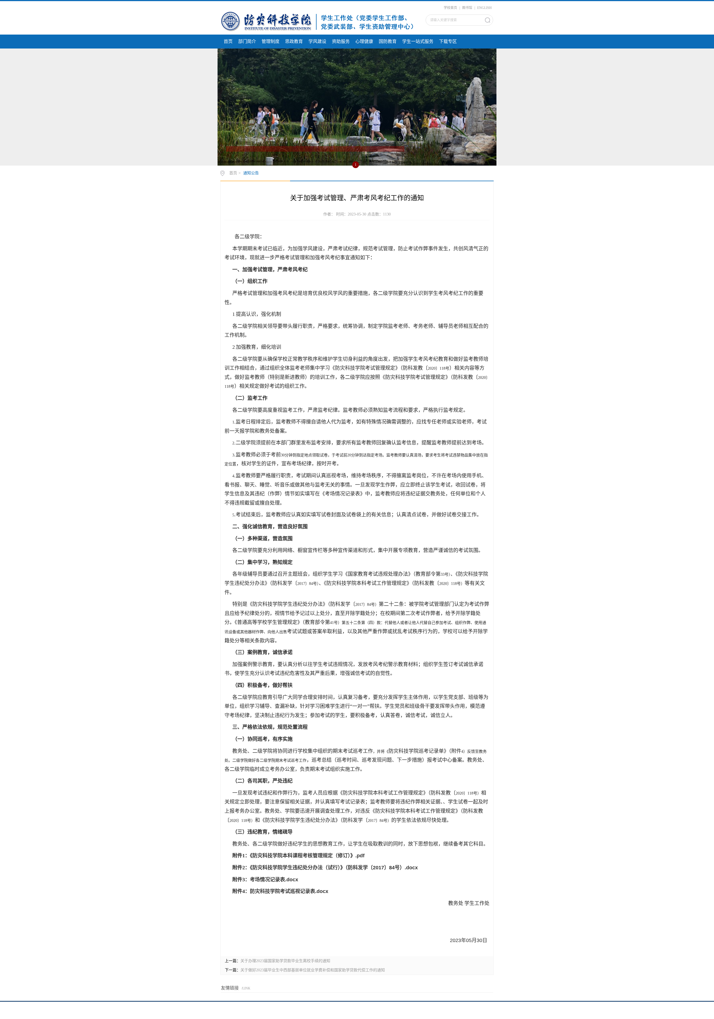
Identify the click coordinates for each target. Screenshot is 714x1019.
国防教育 (388, 41)
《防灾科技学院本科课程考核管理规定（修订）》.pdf (307, 855)
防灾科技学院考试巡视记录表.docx (289, 891)
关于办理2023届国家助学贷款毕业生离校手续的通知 (285, 961)
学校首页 (450, 8)
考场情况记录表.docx (274, 879)
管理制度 (270, 41)
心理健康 (364, 41)
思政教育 (294, 41)
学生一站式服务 (417, 41)
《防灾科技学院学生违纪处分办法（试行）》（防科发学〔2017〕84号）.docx (334, 867)
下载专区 (448, 41)
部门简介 (247, 41)
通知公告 (251, 173)
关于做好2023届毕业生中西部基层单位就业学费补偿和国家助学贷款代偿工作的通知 (312, 970)
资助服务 (341, 41)
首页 (228, 41)
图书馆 (467, 8)
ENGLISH (484, 8)
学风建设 (317, 41)
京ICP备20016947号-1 (357, 1012)
